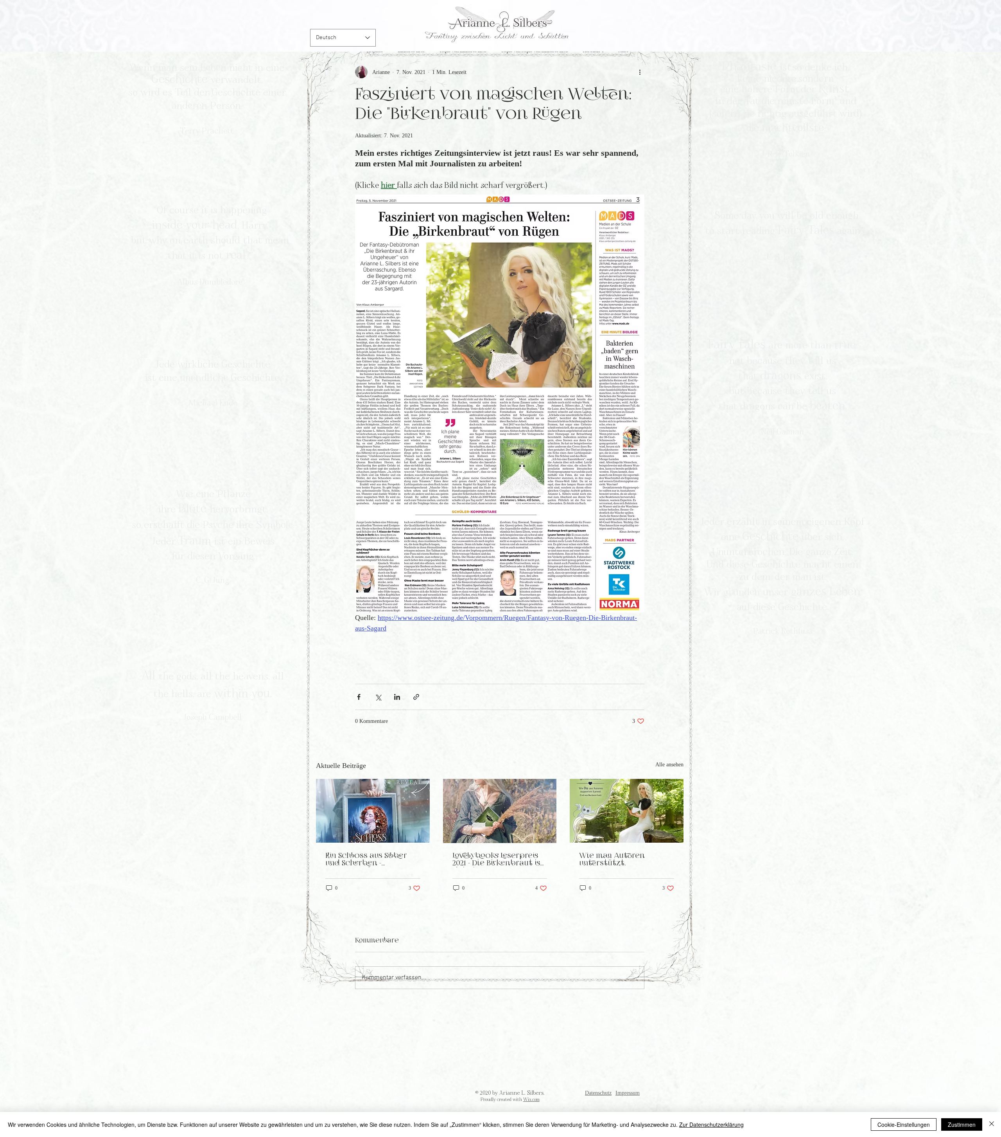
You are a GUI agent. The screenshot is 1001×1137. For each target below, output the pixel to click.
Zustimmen (962, 1124)
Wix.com (531, 1099)
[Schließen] (991, 1124)
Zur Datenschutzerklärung (711, 1124)
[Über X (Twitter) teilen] (378, 697)
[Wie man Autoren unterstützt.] (626, 811)
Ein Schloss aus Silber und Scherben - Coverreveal (366, 859)
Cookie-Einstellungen (903, 1124)
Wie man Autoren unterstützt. (612, 859)
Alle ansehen (669, 765)
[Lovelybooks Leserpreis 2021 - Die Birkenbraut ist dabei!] (500, 811)
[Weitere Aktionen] (639, 72)
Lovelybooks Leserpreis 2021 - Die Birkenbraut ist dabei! (498, 859)
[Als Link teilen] (416, 697)
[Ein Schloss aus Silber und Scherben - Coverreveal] (373, 811)
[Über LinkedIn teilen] (397, 697)
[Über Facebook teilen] (358, 697)
